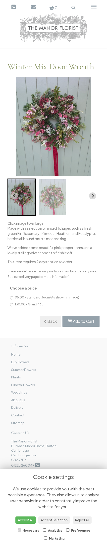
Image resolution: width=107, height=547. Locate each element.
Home (15, 354)
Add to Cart (83, 321)
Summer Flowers (23, 370)
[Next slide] (92, 195)
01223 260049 (23, 465)
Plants (16, 377)
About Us (18, 400)
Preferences (81, 530)
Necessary (30, 530)
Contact (17, 415)
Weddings (19, 392)
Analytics (55, 530)
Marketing (56, 538)
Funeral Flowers (23, 385)
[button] (21, 197)
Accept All (25, 520)
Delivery (17, 407)
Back (52, 321)
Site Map (18, 423)
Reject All (82, 520)
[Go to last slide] (14, 195)
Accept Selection (54, 520)
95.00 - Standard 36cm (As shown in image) (47, 297)
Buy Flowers (20, 362)
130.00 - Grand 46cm (30, 304)
